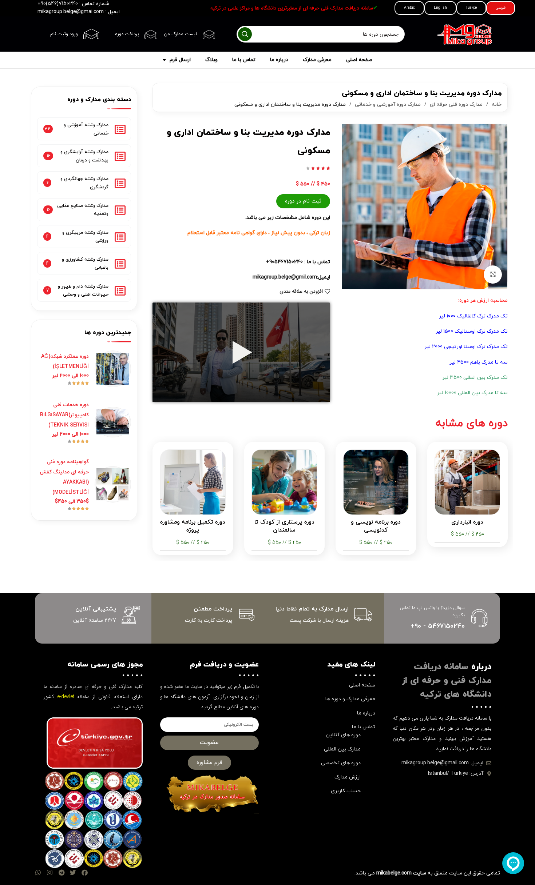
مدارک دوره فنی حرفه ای (455, 104)
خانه (496, 104)
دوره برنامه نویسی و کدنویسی (376, 526)
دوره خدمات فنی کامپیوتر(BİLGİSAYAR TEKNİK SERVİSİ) (64, 415)
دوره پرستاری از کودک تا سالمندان (284, 526)
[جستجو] (245, 34)
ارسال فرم (180, 59)
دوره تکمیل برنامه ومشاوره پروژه (192, 526)
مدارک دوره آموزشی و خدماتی (387, 104)
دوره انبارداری (467, 522)
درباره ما (279, 59)
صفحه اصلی (359, 59)
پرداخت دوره (127, 34)
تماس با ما (243, 59)
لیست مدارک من (180, 34)
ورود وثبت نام (64, 34)
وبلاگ (211, 59)
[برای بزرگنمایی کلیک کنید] (493, 274)
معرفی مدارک (317, 59)
